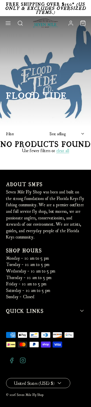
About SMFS (24, 184)
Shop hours (24, 250)
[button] (8, 23)
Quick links (25, 311)
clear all (62, 150)
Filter (10, 133)
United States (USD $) (34, 383)
